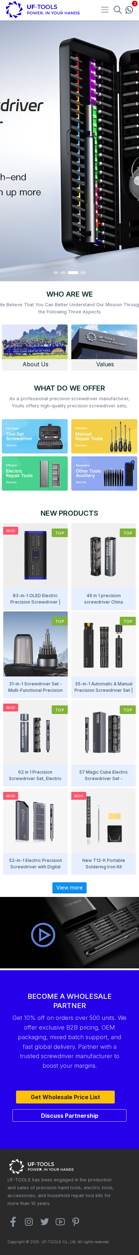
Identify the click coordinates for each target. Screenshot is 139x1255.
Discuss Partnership (69, 1115)
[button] (56, 272)
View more (69, 887)
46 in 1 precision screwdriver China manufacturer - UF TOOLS (103, 602)
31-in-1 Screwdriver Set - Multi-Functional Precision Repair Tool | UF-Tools (35, 690)
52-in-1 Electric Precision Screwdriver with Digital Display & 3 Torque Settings (35, 867)
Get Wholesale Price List (65, 1097)
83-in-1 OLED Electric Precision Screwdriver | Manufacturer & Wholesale (35, 602)
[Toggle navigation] (104, 9)
